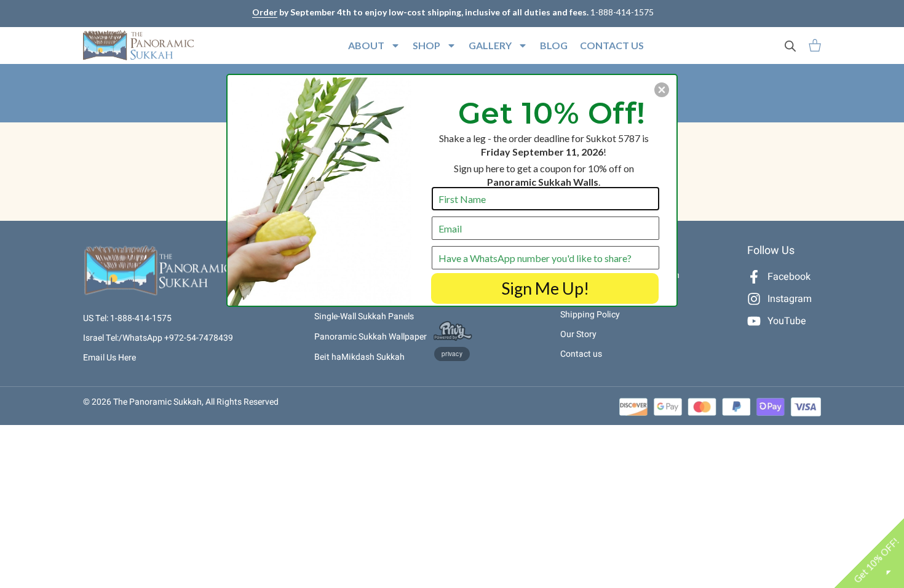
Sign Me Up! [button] (545, 288)
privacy (452, 353)
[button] (661, 89)
